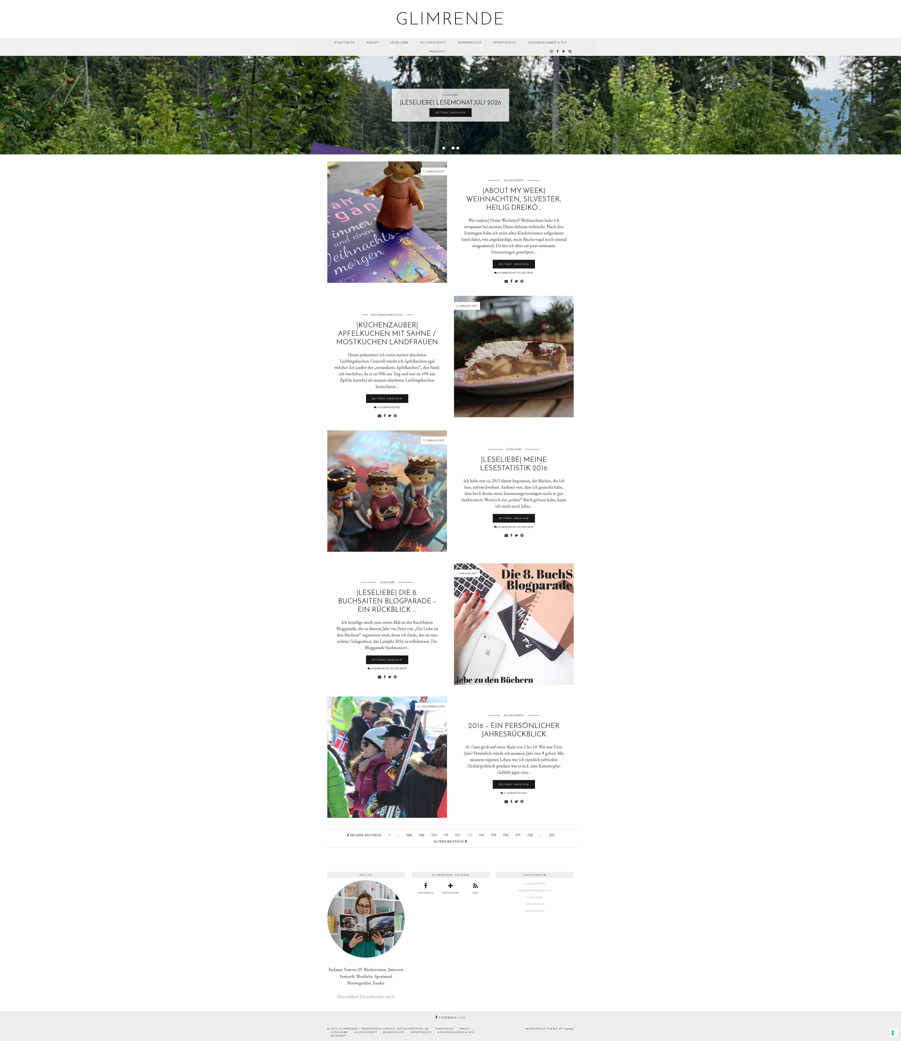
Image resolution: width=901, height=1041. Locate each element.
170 (434, 835)
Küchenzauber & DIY (547, 42)
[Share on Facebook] (511, 281)
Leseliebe (399, 42)
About (373, 42)
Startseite (344, 42)
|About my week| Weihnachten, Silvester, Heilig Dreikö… (513, 200)
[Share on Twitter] (516, 281)
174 (481, 835)
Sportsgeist (504, 42)
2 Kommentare (515, 793)
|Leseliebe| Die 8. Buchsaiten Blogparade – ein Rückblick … (387, 601)
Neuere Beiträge (365, 835)
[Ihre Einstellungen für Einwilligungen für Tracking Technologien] (892, 1032)
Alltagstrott (433, 42)
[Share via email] (506, 281)
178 (530, 835)
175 (493, 835)
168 (409, 835)
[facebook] (558, 51)
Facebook (452, 1017)
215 (551, 835)
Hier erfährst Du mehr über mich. (366, 996)
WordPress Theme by (550, 1028)
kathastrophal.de (413, 1028)
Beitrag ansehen (450, 112)
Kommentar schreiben (515, 272)
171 (446, 835)
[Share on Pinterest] (522, 281)
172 (457, 835)
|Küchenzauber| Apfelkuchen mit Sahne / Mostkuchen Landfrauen (387, 334)
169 (421, 835)
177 (517, 835)
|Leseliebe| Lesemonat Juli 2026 (450, 103)
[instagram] (551, 51)
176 (505, 835)
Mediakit (438, 51)
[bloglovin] (563, 51)
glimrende (450, 20)
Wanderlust (469, 42)
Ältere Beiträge (449, 841)
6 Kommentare (388, 407)
